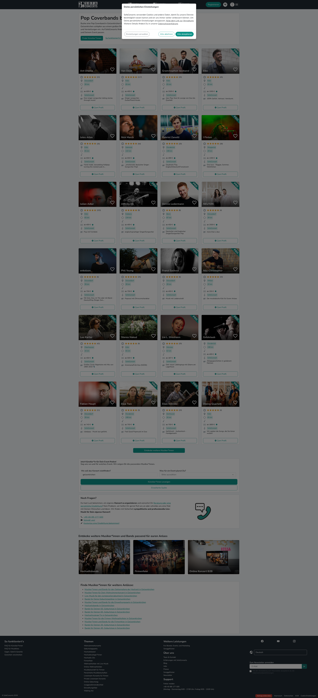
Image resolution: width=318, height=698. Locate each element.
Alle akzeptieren (184, 34)
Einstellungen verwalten (137, 34)
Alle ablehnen (166, 34)
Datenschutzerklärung (168, 23)
